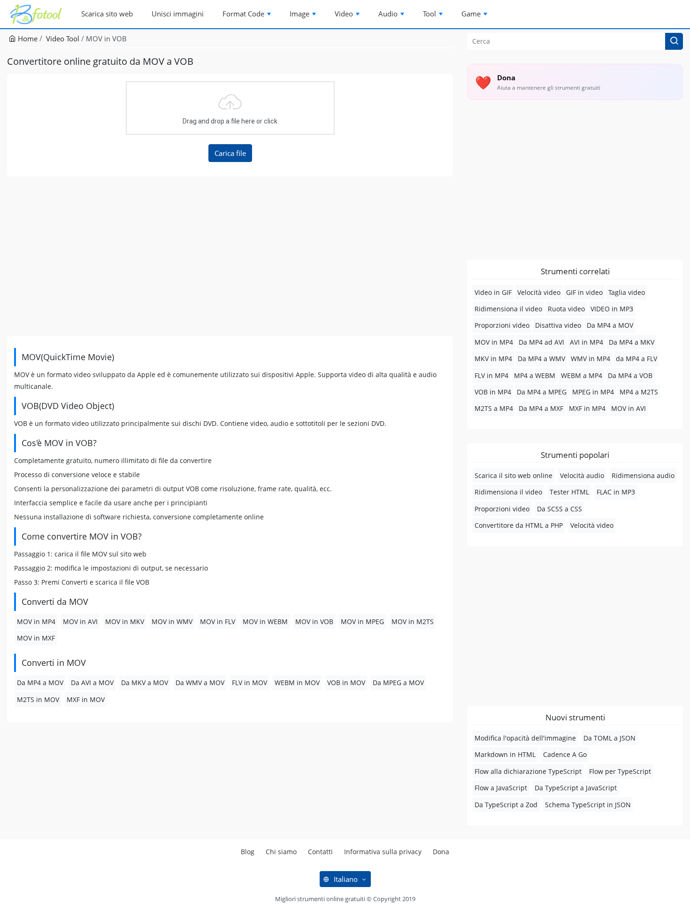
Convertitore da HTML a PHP (519, 525)
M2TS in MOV (38, 699)
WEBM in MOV (297, 682)
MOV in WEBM (265, 621)
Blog (247, 851)
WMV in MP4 (590, 358)
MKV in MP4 (493, 358)
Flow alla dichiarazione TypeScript (528, 771)
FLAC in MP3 (616, 491)
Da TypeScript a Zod (506, 804)
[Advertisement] (230, 256)
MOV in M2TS (412, 621)
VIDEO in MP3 (611, 308)
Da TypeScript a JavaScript (576, 787)
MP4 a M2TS (639, 391)
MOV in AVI (80, 621)
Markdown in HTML (505, 754)
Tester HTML (569, 491)
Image (299, 13)
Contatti (320, 851)
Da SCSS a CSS (559, 508)
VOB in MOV (346, 682)
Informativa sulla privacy (383, 851)
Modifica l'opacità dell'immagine (525, 737)
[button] (674, 41)
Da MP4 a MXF (541, 408)
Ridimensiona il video (508, 308)
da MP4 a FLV (636, 358)
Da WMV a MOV (200, 682)
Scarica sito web (107, 13)
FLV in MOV (249, 682)
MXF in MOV (86, 699)
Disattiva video (558, 325)
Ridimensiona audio (643, 475)
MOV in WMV (172, 621)
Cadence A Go (565, 754)
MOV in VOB (314, 621)
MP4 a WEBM (534, 375)
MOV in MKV (124, 621)
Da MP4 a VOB (630, 375)
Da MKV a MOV (144, 682)
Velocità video (538, 292)
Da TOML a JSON (609, 737)
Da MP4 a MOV (40, 682)
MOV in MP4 (36, 621)
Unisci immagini (178, 13)
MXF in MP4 (587, 408)
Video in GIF (493, 292)
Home (27, 38)
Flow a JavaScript (501, 787)
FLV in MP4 (491, 375)
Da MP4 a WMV (541, 358)
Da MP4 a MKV (631, 342)
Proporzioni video (502, 325)
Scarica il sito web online (513, 475)
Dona (441, 851)
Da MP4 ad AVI (541, 342)
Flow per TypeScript (620, 771)
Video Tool (62, 38)
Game (471, 13)
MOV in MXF (36, 637)
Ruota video (566, 308)
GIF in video (584, 292)
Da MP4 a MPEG (542, 391)
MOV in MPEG (362, 621)
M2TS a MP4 (494, 408)
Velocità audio (582, 475)
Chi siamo (281, 851)
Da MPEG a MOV (398, 682)
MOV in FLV (217, 621)
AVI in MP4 (586, 342)
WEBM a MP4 (581, 375)
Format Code (243, 13)
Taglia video (626, 292)
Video (344, 13)
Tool (429, 13)
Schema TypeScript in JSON (588, 804)
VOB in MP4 (493, 391)
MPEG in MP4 (593, 391)
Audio (388, 13)
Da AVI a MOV (92, 682)
